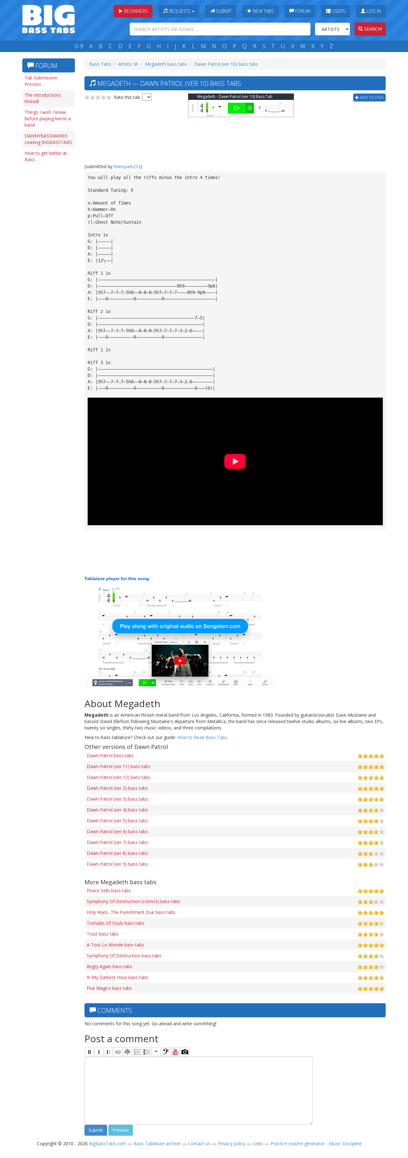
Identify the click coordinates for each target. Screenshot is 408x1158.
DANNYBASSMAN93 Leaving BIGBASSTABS (48, 139)
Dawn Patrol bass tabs (110, 755)
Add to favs (371, 97)
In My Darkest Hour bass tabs (117, 977)
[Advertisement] (47, 264)
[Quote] (156, 1051)
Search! (372, 29)
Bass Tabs (100, 64)
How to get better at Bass (46, 156)
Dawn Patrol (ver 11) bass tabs (118, 766)
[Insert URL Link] (117, 1051)
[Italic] (98, 1051)
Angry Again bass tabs (109, 966)
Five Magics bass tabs (109, 988)
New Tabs (262, 11)
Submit (223, 11)
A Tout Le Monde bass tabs (115, 945)
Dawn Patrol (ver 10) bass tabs (226, 64)
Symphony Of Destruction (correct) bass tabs (133, 901)
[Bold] (89, 1051)
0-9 (79, 46)
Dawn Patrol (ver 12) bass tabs (118, 777)
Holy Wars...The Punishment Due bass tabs (131, 912)
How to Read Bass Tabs (202, 737)
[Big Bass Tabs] (48, 18)
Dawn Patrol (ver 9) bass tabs (117, 864)
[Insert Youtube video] (175, 1051)
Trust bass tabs (103, 934)
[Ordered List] (137, 1051)
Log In (373, 11)
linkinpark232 (127, 166)
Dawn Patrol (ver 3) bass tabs (117, 799)
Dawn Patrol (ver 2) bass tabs (117, 788)
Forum (302, 11)
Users (338, 11)
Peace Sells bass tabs (109, 890)
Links (258, 1143)
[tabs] (165, 1051)
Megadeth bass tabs (166, 64)
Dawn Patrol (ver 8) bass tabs (117, 853)
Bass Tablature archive (157, 1143)
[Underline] (108, 1051)
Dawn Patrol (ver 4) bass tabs (117, 810)
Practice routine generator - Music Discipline (316, 1143)
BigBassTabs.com (107, 1143)
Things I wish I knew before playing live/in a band (48, 118)
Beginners (135, 11)
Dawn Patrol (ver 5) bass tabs (117, 821)
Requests (180, 11)
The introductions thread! (43, 98)
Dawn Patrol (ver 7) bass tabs (117, 842)
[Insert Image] (127, 1051)
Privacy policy (231, 1143)
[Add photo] (184, 1051)
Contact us (199, 1143)
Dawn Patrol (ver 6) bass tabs (117, 831)
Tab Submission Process (41, 81)
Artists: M (128, 64)
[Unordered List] (146, 1051)
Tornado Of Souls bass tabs (115, 923)
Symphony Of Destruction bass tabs (124, 956)
